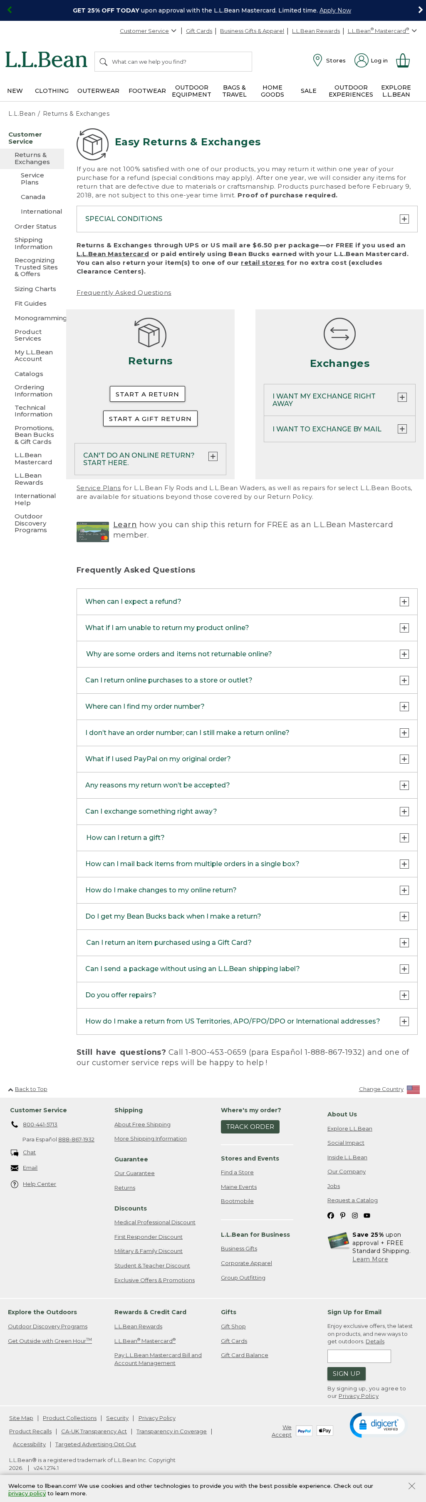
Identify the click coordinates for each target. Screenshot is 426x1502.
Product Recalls (30, 1431)
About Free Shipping (142, 1124)
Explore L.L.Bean (349, 1128)
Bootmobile (237, 1201)
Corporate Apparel (246, 1263)
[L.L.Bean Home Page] (48, 61)
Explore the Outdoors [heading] (42, 1312)
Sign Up (346, 1373)
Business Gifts (239, 1248)
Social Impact (345, 1142)
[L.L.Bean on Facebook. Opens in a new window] (330, 1215)
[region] (213, 10)
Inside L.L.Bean (347, 1157)
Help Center (39, 1184)
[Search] (104, 62)
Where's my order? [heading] (251, 1110)
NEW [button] (15, 91)
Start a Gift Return (150, 419)
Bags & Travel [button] (234, 91)
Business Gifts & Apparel (252, 30)
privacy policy (27, 1493)
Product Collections (70, 1418)
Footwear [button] (147, 91)
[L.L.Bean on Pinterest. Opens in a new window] (342, 1215)
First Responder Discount (148, 1236)
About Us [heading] (342, 1114)
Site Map (21, 1418)
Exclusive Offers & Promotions (154, 1280)
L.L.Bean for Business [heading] (255, 1234)
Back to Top (31, 1089)
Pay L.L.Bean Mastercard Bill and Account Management (158, 1359)
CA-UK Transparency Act (94, 1431)
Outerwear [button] (98, 91)
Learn (125, 524)
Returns (124, 1187)
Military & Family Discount (148, 1251)
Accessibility (29, 1444)
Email (30, 1167)
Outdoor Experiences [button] (351, 91)
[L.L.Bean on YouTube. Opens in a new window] (367, 1215)
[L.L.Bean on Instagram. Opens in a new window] (355, 1215)
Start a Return (147, 394)
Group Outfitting (243, 1277)
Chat (29, 1152)
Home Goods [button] (272, 91)
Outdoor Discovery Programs (47, 1326)
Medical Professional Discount (155, 1222)
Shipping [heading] (128, 1110)
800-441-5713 (40, 1124)
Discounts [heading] (130, 1208)
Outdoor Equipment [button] (191, 91)
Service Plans (99, 488)
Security (117, 1418)
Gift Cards (199, 30)
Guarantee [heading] (131, 1159)
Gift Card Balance (244, 1355)
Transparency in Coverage (171, 1431)
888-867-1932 (76, 1139)
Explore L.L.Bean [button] (396, 91)
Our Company (346, 1171)
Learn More (370, 1259)
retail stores (263, 263)
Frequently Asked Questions (124, 292)
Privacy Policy (359, 1395)
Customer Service (144, 30)
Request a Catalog (352, 1200)
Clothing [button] (52, 91)
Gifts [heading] (228, 1312)
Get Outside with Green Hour (50, 1340)
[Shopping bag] (406, 60)
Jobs (333, 1186)
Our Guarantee (134, 1173)
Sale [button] (309, 91)
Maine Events (239, 1186)
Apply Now (335, 10)
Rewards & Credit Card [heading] (150, 1312)
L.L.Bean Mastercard (113, 254)
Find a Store (237, 1172)
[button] (379, 1424)
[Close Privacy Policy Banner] (412, 1487)
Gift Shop (233, 1326)
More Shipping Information (150, 1138)
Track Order (250, 1127)
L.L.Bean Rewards (316, 30)
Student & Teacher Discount (152, 1265)
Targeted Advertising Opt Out (95, 1444)
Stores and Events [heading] (250, 1158)
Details (375, 1341)
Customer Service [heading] (38, 1110)
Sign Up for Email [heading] (354, 1312)
